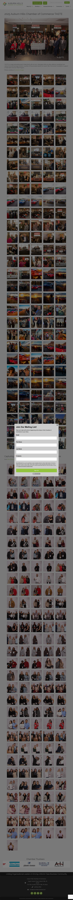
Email (17, 435)
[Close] (57, 425)
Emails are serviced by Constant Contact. (25, 466)
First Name (19, 442)
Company (18, 456)
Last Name (19, 449)
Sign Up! (36, 470)
